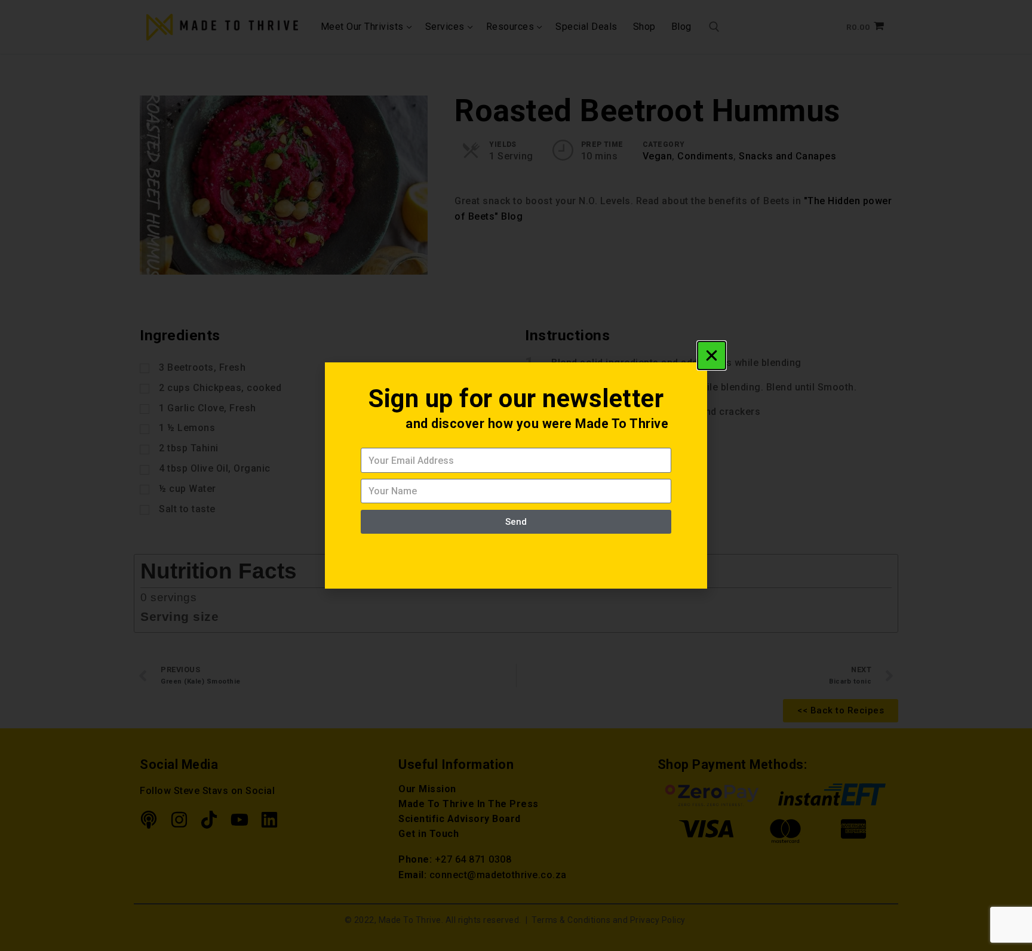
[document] (516, 475)
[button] (711, 355)
